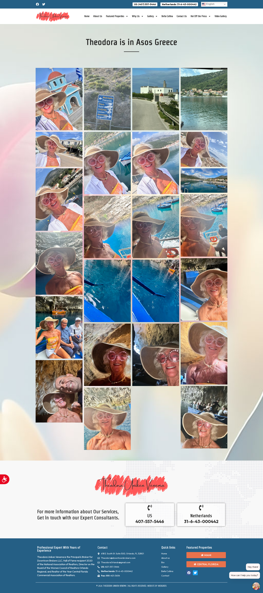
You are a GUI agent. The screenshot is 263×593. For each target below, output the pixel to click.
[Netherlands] (201, 508)
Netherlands (201, 515)
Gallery (150, 16)
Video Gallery (221, 16)
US (149, 515)
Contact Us (182, 16)
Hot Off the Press (199, 16)
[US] (150, 508)
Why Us (136, 16)
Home (86, 16)
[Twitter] (44, 4)
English (210, 4)
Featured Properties (115, 16)
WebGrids (162, 586)
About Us (97, 16)
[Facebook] (37, 4)
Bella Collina (167, 16)
